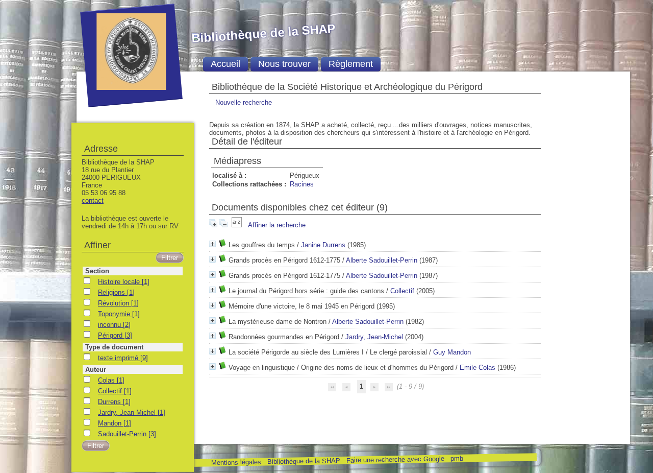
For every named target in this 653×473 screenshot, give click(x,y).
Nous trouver (284, 64)
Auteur (95, 369)
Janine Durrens (323, 245)
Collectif (402, 291)
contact (93, 200)
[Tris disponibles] (238, 225)
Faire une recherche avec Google (395, 459)
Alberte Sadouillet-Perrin (381, 260)
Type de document (114, 347)
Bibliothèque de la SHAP (303, 461)
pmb (456, 458)
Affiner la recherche (277, 225)
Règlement (351, 64)
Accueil (225, 64)
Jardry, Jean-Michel (374, 337)
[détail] (212, 244)
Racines (302, 184)
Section (97, 271)
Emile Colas (477, 367)
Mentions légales (236, 462)
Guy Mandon (452, 352)
